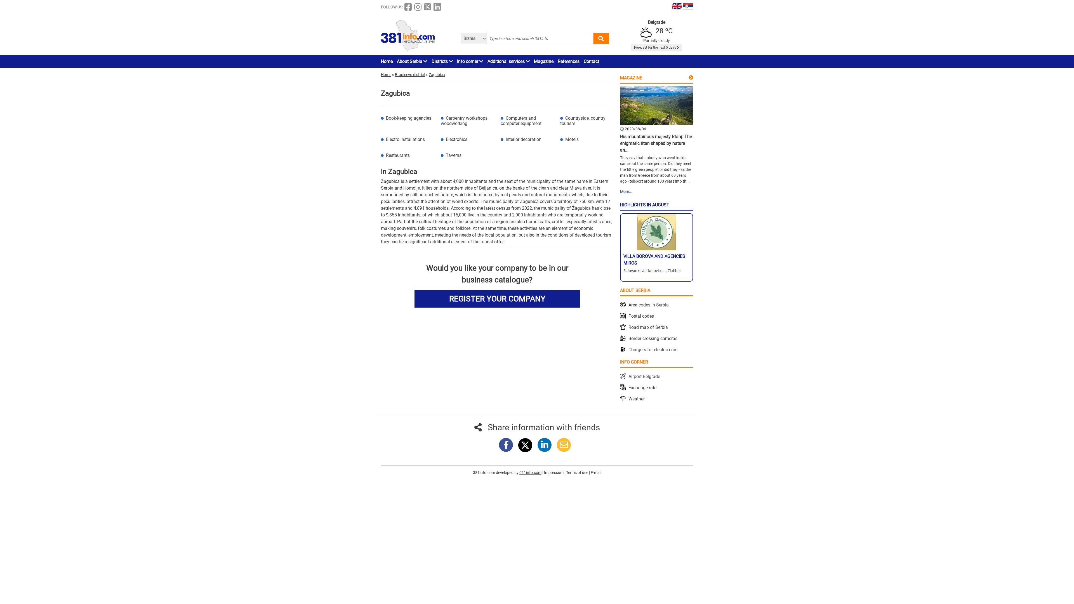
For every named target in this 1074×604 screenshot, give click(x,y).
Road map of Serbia (648, 327)
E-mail (596, 472)
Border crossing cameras (652, 338)
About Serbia (410, 61)
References (569, 61)
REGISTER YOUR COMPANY (497, 298)
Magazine (544, 61)
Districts (440, 61)
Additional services (506, 61)
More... (626, 191)
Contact (591, 61)
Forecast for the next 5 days (655, 47)
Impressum (554, 472)
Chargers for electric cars (652, 349)
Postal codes (641, 316)
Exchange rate (642, 387)
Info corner (468, 61)
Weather (636, 399)
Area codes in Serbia (648, 305)
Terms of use (577, 472)
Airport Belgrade (644, 376)
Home (387, 61)
